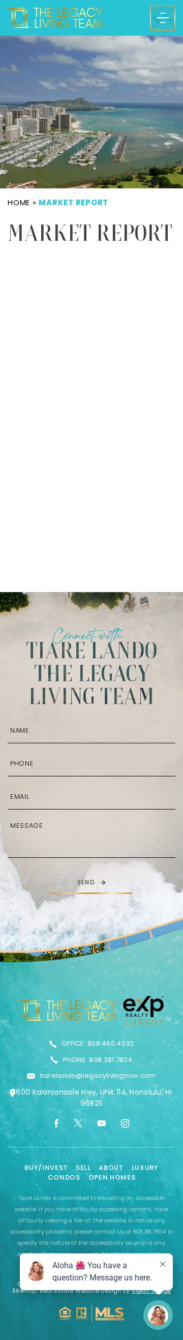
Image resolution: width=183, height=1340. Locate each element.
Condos (64, 1177)
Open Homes (112, 1177)
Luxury (145, 1167)
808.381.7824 (110, 1060)
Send (86, 882)
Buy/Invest (46, 1167)
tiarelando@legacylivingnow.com (98, 1075)
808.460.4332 (110, 1043)
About (111, 1167)
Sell (83, 1167)
